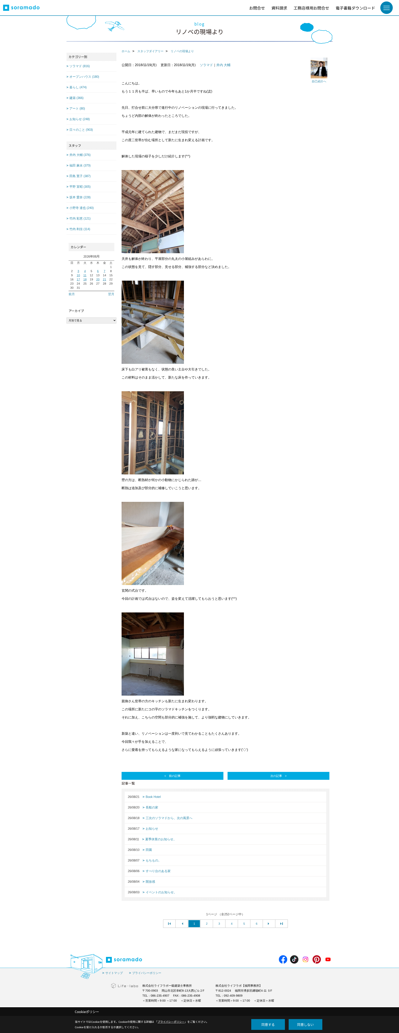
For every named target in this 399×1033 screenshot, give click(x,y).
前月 (72, 294)
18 (85, 279)
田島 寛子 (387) (80, 176)
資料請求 (279, 8)
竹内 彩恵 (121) (80, 218)
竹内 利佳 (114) (79, 229)
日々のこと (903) (81, 129)
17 (78, 279)
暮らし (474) (78, 87)
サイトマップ (114, 973)
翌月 (111, 294)
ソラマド (206, 65)
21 (104, 279)
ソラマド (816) (79, 66)
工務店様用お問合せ (311, 8)
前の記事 (175, 776)
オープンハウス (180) (84, 76)
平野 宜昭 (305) (80, 186)
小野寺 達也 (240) (81, 208)
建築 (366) (76, 98)
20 (98, 279)
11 (84, 275)
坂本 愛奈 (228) (80, 197)
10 (78, 275)
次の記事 (276, 776)
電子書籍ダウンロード (355, 8)
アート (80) (77, 108)
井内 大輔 (223, 65)
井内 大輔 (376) (80, 155)
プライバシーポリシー (146, 973)
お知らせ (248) (79, 119)
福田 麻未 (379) (80, 165)
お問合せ (257, 8)
